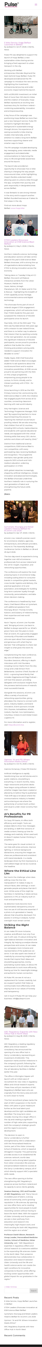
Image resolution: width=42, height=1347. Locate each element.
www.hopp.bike (17, 208)
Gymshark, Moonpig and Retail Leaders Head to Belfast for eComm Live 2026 (18, 529)
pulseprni (11, 47)
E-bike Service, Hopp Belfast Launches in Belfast (17, 44)
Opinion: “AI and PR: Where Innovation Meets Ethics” (17, 761)
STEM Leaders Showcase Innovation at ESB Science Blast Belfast (19, 242)
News (6, 50)
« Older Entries (10, 1287)
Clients (31, 47)
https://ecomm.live (16, 725)
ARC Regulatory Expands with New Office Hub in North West (20, 1033)
